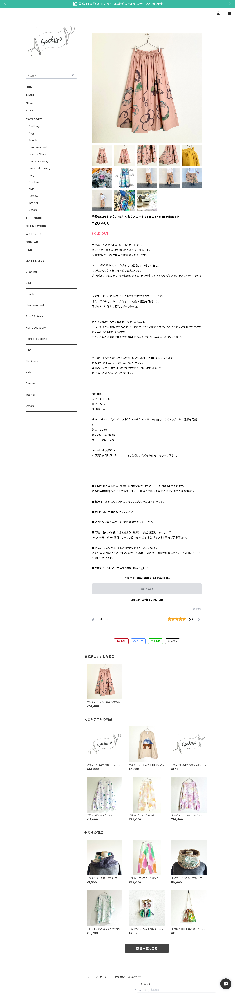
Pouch (33, 140)
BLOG (30, 111)
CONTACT (33, 242)
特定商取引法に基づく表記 (128, 977)
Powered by (143, 990)
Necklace (35, 182)
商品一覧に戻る (147, 948)
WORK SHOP (35, 234)
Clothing (34, 126)
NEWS (30, 103)
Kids (31, 188)
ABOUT (31, 95)
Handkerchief (38, 147)
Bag (31, 133)
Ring (32, 175)
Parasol (34, 195)
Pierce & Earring (39, 168)
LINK (29, 250)
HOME (30, 87)
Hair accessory (39, 161)
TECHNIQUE (34, 217)
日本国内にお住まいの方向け (146, 599)
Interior (33, 202)
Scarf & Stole (37, 154)
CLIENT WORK (36, 226)
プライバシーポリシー (98, 977)
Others (33, 209)
